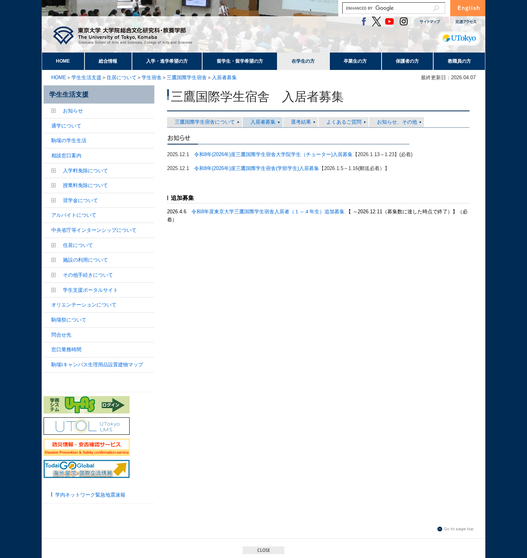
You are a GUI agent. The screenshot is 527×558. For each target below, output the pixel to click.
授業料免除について (85, 185)
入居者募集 (224, 77)
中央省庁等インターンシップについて (94, 230)
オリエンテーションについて (84, 305)
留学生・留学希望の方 (240, 61)
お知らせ (73, 111)
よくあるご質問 (343, 122)
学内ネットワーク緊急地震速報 (90, 495)
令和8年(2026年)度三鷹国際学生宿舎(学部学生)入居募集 (256, 168)
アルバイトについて (73, 215)
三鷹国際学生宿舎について (205, 122)
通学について (66, 126)
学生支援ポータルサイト (90, 290)
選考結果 (301, 122)
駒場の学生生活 (68, 140)
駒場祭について (68, 320)
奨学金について (80, 200)
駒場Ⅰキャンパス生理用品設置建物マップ (97, 364)
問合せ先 (61, 335)
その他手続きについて (88, 275)
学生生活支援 (86, 77)
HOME (63, 61)
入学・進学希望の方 (167, 61)
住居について (121, 77)
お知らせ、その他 (397, 122)
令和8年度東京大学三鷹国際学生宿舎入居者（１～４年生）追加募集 (268, 211)
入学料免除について (85, 171)
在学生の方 (303, 61)
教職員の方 (459, 61)
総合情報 (108, 61)
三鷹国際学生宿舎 (187, 77)
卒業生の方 (355, 61)
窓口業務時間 (66, 349)
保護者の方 (407, 61)
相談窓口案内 (66, 155)
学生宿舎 (152, 77)
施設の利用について (85, 260)
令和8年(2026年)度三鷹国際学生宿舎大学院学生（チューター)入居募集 (273, 154)
